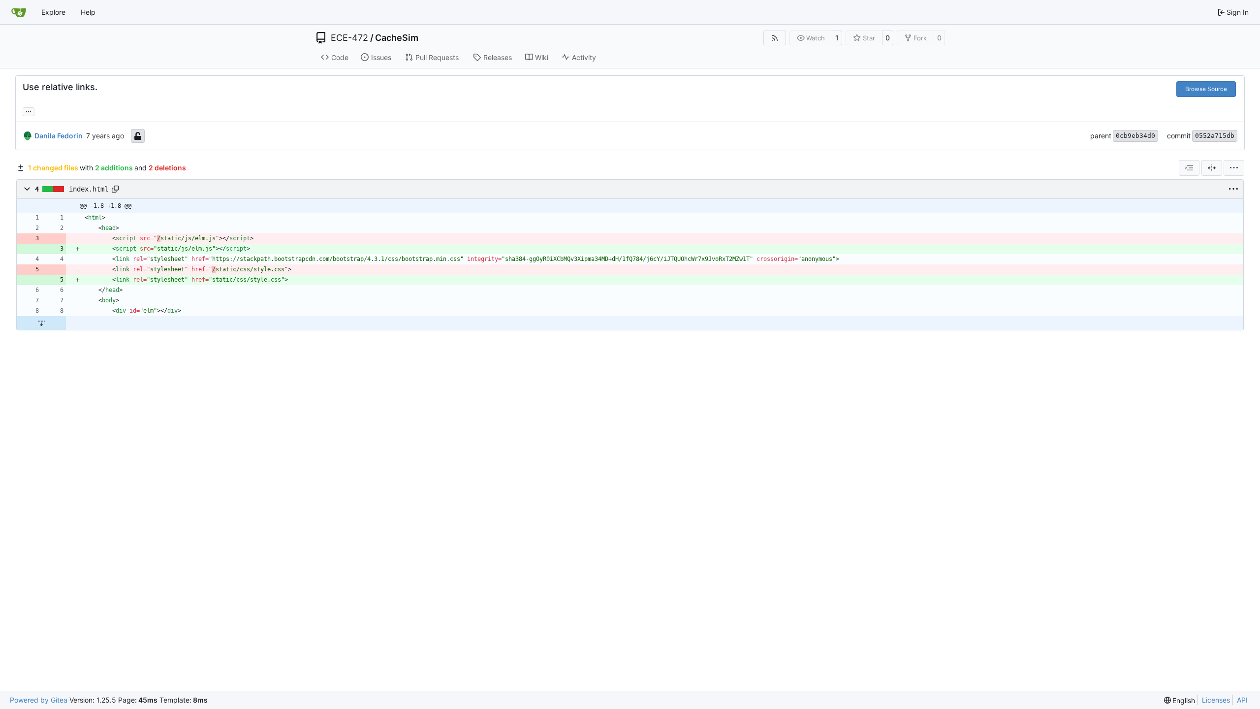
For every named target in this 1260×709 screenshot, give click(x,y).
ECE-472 (349, 38)
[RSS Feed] (774, 38)
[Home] (18, 12)
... (29, 110)
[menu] (1234, 168)
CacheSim (396, 38)
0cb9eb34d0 (1135, 135)
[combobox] (1189, 168)
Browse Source (1206, 89)
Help (88, 12)
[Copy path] (115, 189)
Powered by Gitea (38, 700)
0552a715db (1214, 135)
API (1242, 700)
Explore (53, 12)
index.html (88, 189)
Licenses (1216, 700)
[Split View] (1211, 168)
